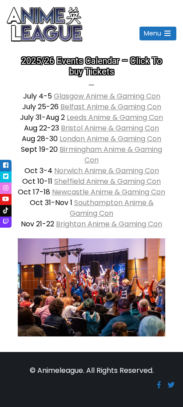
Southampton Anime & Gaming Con (112, 208)
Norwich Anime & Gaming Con (106, 171)
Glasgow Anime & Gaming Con (107, 96)
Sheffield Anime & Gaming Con (107, 181)
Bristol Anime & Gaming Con (110, 128)
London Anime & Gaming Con (110, 139)
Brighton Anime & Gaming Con (109, 224)
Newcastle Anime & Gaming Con (108, 192)
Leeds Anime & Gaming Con (115, 117)
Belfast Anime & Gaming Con (110, 107)
